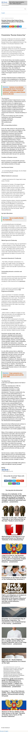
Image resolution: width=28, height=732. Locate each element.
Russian (2, 731)
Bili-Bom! (4, 2)
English (3, 13)
